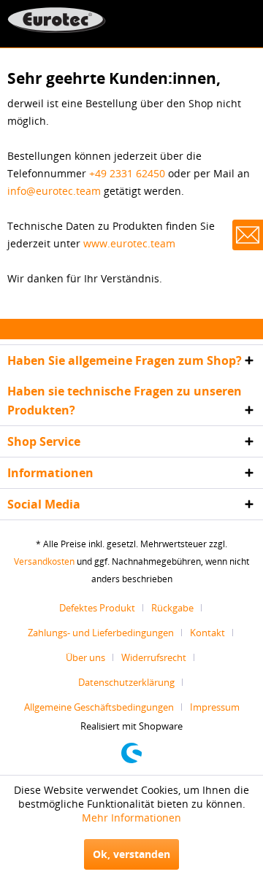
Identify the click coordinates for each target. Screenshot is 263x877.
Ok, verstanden (131, 854)
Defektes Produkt (97, 607)
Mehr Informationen (131, 817)
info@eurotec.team (54, 191)
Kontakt (207, 632)
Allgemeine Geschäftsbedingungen (99, 707)
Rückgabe (172, 607)
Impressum (215, 707)
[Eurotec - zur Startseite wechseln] (56, 20)
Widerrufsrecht (153, 657)
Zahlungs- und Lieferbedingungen (101, 632)
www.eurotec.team (129, 243)
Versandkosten (44, 561)
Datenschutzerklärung (126, 682)
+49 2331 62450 (127, 173)
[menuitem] (103, 607)
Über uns (85, 657)
